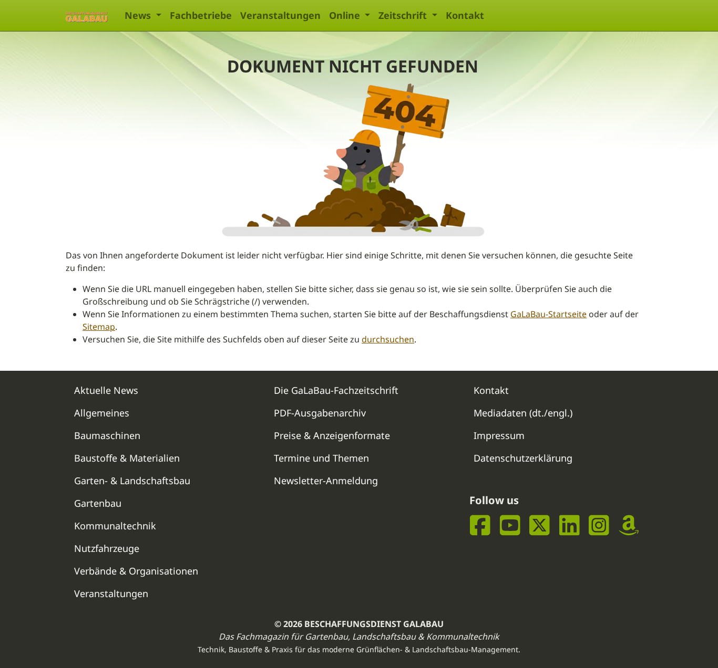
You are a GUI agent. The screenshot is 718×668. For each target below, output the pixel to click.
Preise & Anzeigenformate (332, 435)
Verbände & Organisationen (136, 571)
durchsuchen (388, 339)
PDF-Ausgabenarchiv (320, 412)
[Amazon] (629, 525)
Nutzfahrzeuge (106, 548)
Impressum (499, 435)
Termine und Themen (321, 458)
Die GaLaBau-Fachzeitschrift (336, 390)
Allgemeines (101, 412)
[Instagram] (599, 525)
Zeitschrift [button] (403, 15)
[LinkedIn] (569, 525)
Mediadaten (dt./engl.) (523, 412)
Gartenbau (97, 503)
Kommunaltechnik (115, 525)
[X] (540, 525)
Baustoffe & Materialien (127, 458)
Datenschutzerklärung (523, 458)
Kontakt (465, 15)
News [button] (139, 15)
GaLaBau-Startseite (548, 314)
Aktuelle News (106, 390)
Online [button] (346, 15)
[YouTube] (510, 525)
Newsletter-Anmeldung (326, 480)
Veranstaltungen (280, 15)
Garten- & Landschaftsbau (132, 480)
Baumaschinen (107, 435)
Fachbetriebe (201, 15)
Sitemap (99, 326)
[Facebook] (480, 525)
